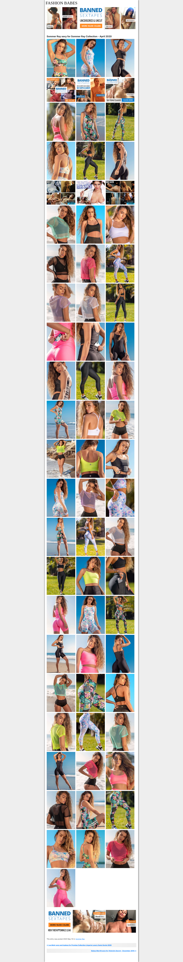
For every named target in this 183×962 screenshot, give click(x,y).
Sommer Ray (80, 939)
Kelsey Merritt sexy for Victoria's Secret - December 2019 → (113, 951)
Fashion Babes (61, 3)
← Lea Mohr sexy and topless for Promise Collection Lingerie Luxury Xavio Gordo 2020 (79, 945)
